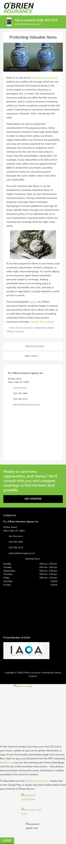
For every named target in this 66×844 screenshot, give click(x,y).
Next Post (31, 356)
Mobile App (6, 762)
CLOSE (7, 840)
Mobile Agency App (36, 780)
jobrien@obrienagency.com (28, 24)
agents (33, 301)
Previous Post (34, 346)
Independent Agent (44, 327)
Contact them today (41, 321)
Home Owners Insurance (21, 327)
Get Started (33, 498)
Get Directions (20, 387)
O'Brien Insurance (15, 331)
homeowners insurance (44, 77)
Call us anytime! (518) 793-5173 (36, 20)
